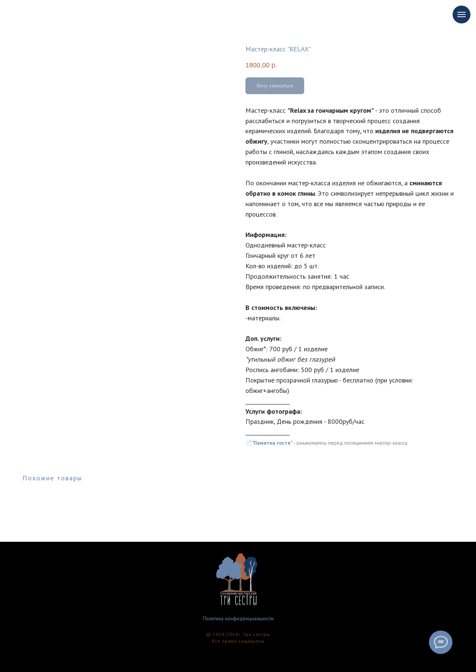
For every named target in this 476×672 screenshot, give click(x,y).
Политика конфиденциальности (238, 618)
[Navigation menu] (461, 14)
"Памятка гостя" (272, 442)
